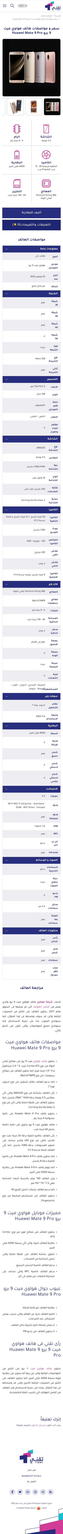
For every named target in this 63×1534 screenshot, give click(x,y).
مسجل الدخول (38, 1425)
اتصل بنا (31, 1482)
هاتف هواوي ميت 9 (39, 1368)
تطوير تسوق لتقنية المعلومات (31, 1508)
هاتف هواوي (40, 1061)
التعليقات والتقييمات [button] (31, 225)
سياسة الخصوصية (31, 1476)
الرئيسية (58, 16)
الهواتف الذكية (46, 16)
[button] (12, 5)
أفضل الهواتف (41, 1007)
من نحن (32, 1470)
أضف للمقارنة (31, 213)
